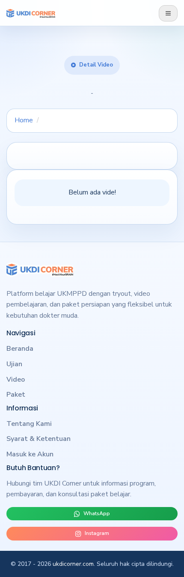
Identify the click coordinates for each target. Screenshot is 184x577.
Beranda (19, 348)
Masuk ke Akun (29, 454)
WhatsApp (96, 513)
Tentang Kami (29, 423)
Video (15, 379)
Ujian (14, 364)
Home (24, 120)
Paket (15, 394)
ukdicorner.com (73, 564)
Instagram (97, 533)
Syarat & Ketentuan (38, 438)
